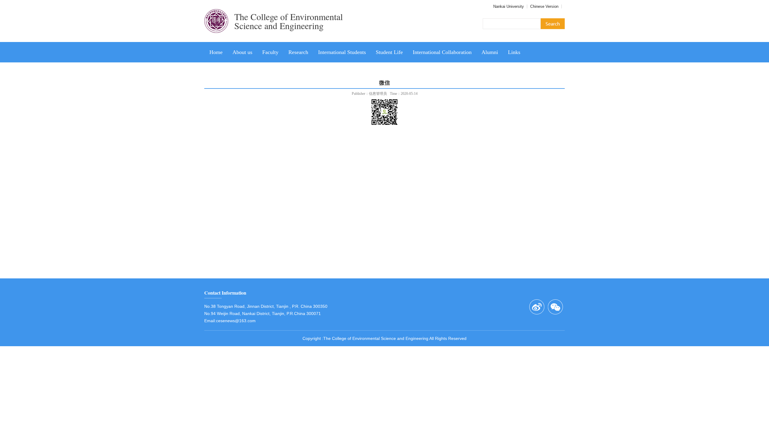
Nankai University (508, 6)
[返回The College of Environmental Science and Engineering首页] (216, 40)
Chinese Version (544, 6)
